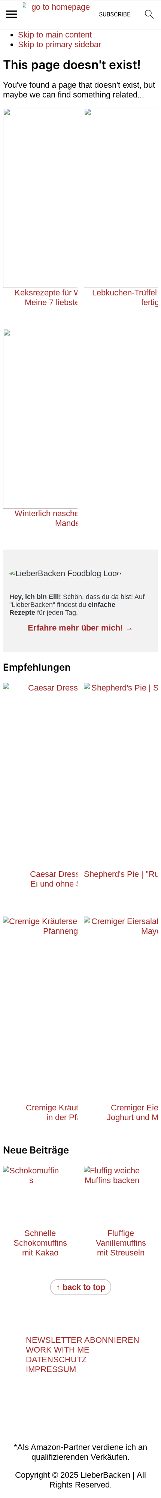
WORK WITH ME (57, 1349)
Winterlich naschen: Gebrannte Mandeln (70, 518)
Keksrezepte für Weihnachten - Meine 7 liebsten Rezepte (70, 297)
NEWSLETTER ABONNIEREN (82, 1340)
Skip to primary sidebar (59, 44)
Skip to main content (55, 34)
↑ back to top (80, 1287)
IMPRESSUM (51, 1369)
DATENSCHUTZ (56, 1359)
